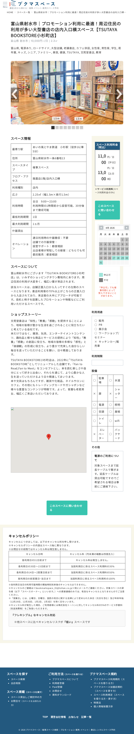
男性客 (105, 48)
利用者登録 (58, 683)
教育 (98, 52)
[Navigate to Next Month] (127, 228)
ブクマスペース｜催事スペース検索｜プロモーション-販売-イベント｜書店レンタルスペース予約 (70, 729)
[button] (48, 437)
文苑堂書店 (87, 52)
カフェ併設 (83, 48)
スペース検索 (18, 679)
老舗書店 (69, 48)
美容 (55, 52)
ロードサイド (41, 48)
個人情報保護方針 (103, 706)
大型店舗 (56, 48)
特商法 (97, 702)
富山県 (15, 48)
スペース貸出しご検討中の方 (26, 697)
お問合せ (57, 690)
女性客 (96, 48)
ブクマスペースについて (65, 679)
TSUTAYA (73, 52)
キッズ (22, 52)
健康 (62, 52)
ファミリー (44, 52)
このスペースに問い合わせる (106, 210)
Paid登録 (57, 686)
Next (119, 95)
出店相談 (16, 683)
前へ (15, 95)
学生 (114, 48)
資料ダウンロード (62, 694)
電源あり (26, 48)
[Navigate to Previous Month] (101, 228)
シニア (32, 52)
